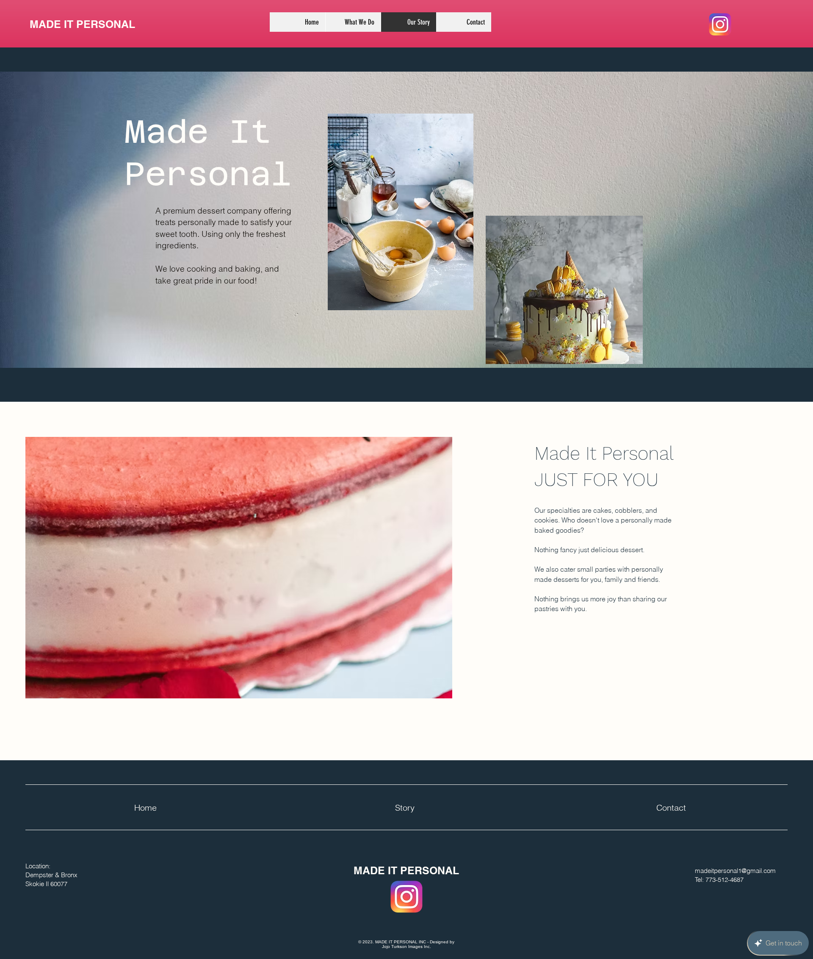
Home (145, 807)
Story (405, 807)
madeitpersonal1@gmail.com (735, 871)
